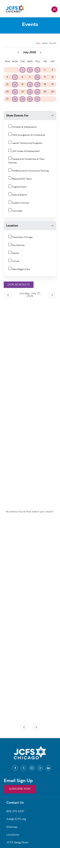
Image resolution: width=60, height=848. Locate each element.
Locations (12, 835)
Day (38, 43)
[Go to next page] (52, 295)
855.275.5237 (15, 811)
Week (45, 43)
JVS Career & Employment (26, 151)
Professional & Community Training (30, 171)
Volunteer (17, 211)
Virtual (15, 261)
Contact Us (15, 803)
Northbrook (18, 245)
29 (22, 99)
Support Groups (20, 203)
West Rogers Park (21, 269)
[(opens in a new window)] (15, 768)
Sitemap (12, 827)
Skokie (15, 253)
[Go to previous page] (7, 295)
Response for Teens (22, 179)
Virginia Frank (19, 187)
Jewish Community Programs (27, 143)
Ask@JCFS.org (16, 819)
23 (30, 92)
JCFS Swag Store (17, 843)
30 (29, 99)
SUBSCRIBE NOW (19, 789)
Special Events (19, 195)
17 (37, 85)
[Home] (15, 9)
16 (30, 85)
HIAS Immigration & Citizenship (28, 135)
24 (37, 92)
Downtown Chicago (22, 237)
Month (52, 43)
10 (37, 77)
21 (15, 92)
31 (37, 99)
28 (15, 99)
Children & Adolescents (24, 127)
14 (15, 85)
